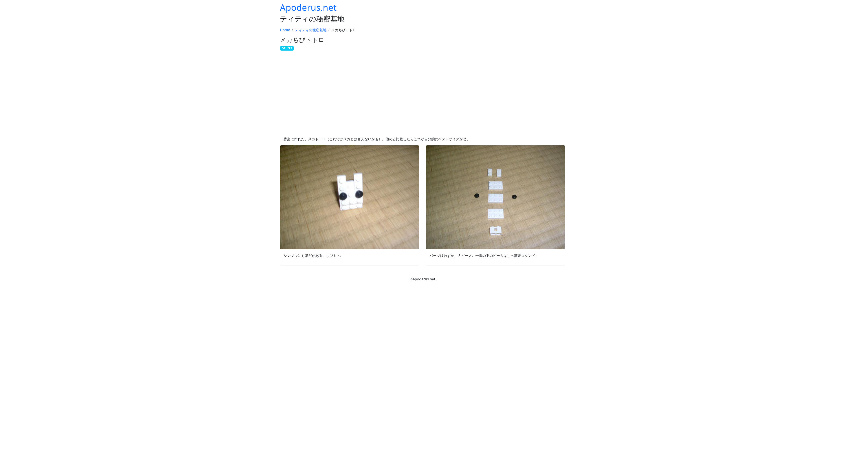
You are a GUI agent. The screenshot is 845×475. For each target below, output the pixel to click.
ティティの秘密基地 (311, 29)
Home (285, 29)
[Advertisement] (422, 94)
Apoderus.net (308, 7)
